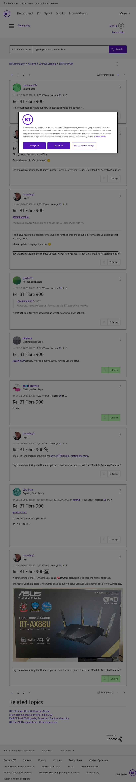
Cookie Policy (100, 137)
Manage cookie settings (83, 146)
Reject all (58, 146)
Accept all (34, 146)
